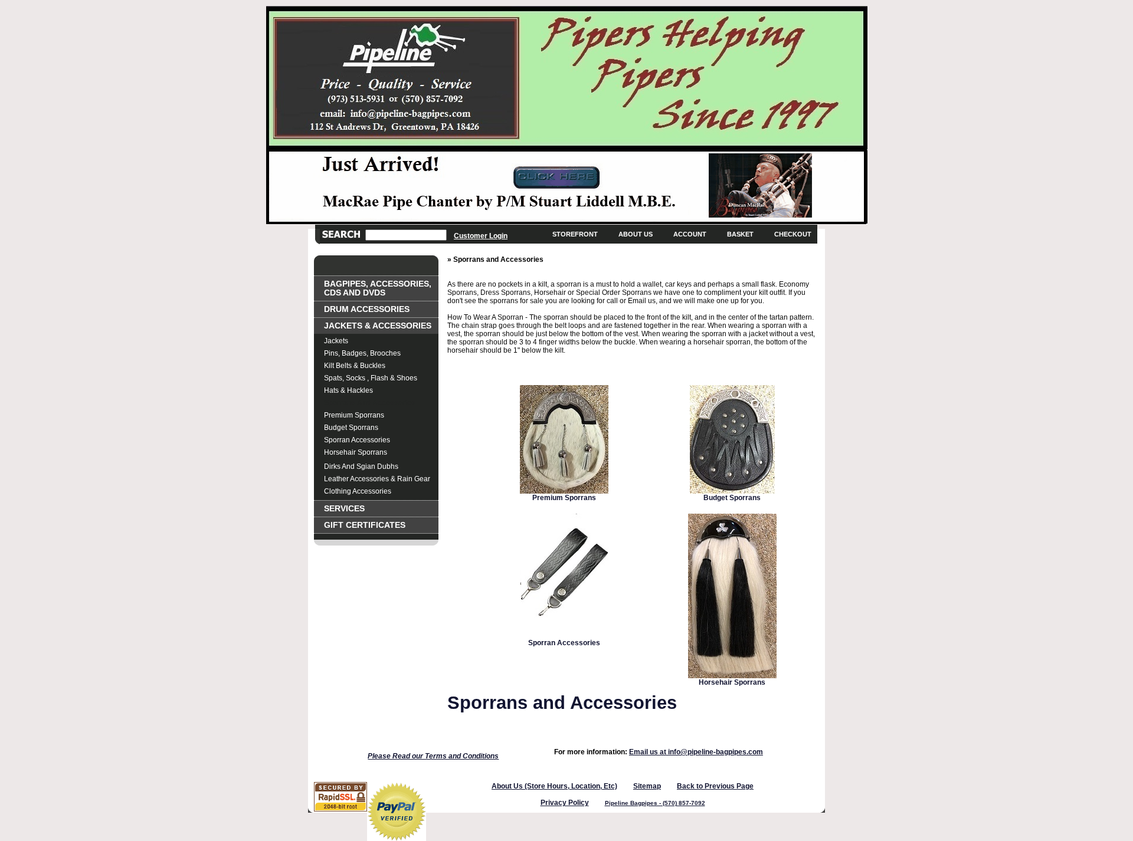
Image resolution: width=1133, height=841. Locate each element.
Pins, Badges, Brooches (362, 353)
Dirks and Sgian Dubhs (361, 466)
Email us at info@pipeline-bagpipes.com (696, 752)
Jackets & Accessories (377, 325)
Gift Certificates (364, 525)
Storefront (575, 234)
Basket (740, 234)
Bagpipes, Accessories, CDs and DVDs (377, 288)
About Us (635, 234)
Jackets (336, 341)
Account (689, 234)
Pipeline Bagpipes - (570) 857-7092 (655, 803)
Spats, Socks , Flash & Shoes (370, 378)
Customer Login (480, 235)
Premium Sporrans (354, 415)
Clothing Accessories (357, 491)
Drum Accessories (367, 309)
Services (344, 508)
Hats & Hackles (348, 390)
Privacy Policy (565, 803)
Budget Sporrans (351, 427)
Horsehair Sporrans (355, 452)
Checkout (792, 234)
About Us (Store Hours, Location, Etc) (554, 786)
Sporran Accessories (357, 440)
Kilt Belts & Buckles (354, 366)
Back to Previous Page (715, 786)
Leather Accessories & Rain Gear (377, 479)
